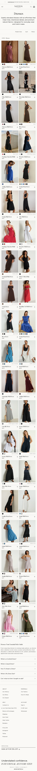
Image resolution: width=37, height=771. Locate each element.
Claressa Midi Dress (7, 67)
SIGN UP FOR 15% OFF (9, 749)
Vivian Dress (5, 306)
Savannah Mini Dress (7, 276)
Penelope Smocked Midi (8, 157)
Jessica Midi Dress (24, 426)
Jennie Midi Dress (24, 516)
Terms (17, 767)
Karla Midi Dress (6, 366)
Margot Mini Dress (24, 576)
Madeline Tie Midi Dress (25, 306)
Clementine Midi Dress (8, 396)
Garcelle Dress (6, 426)
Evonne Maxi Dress (24, 67)
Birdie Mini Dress (23, 456)
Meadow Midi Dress (24, 157)
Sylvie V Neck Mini (24, 276)
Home (3, 38)
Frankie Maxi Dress (7, 516)
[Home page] (18, 6)
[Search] (31, 7)
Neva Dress (22, 127)
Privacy (12, 767)
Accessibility (23, 767)
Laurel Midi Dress (24, 606)
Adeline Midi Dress (7, 187)
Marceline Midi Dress (25, 97)
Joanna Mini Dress (7, 217)
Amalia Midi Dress (24, 546)
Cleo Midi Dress (23, 217)
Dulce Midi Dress (6, 97)
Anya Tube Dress (6, 486)
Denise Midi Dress (24, 486)
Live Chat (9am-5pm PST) (10, 708)
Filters (33, 31)
